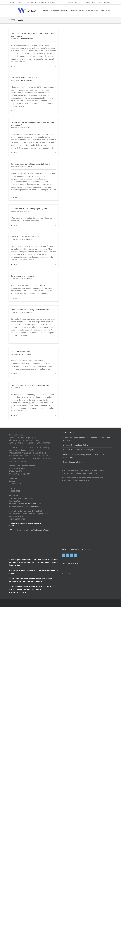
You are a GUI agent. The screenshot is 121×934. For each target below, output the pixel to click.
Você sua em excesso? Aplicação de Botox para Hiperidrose (83, 456)
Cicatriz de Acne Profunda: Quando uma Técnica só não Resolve (86, 439)
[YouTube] (71, 555)
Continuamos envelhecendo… (22, 276)
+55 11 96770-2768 (17, 2)
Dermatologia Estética (27, 38)
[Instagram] (67, 555)
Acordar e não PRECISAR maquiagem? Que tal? (29, 209)
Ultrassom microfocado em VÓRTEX (25, 78)
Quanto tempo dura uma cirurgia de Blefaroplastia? (30, 310)
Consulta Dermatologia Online (75, 445)
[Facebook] (63, 555)
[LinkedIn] (75, 555)
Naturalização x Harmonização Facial (25, 237)
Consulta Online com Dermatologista (78, 450)
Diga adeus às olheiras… (73, 462)
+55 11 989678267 (32, 506)
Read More (14, 66)
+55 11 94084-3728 (32, 504)
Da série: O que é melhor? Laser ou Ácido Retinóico (30, 164)
